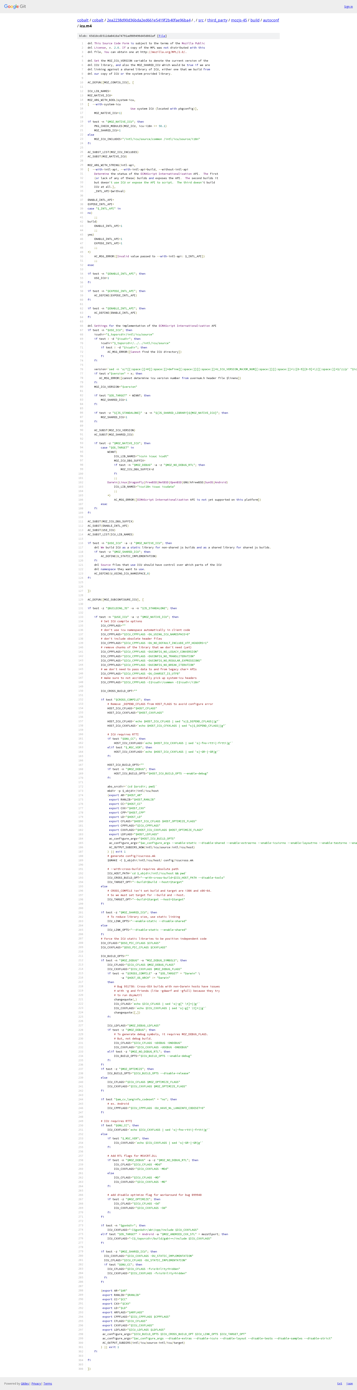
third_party (217, 20)
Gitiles (25, 1383)
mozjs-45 (239, 20)
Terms (47, 1383)
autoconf (271, 20)
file (162, 36)
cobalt (83, 20)
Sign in (348, 6)
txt (339, 1383)
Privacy (36, 1383)
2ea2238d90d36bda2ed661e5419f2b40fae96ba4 (148, 20)
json (349, 1383)
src (201, 20)
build (254, 20)
